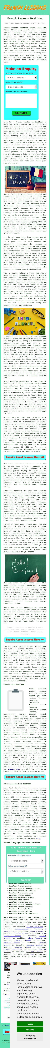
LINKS (23, 14)
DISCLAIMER (43, 14)
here (38, 838)
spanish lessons (12, 943)
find (11, 788)
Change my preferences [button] (30, 1036)
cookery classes (23, 940)
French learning (11, 764)
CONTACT (35, 14)
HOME (18, 14)
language (42, 829)
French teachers (11, 669)
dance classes (36, 931)
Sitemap (5, 1025)
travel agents (21, 929)
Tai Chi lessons (35, 952)
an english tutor (35, 927)
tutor (23, 124)
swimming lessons (34, 945)
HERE (32, 954)
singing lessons (21, 933)
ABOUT (29, 14)
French (32, 691)
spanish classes (23, 947)
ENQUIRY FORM (14, 769)
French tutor (28, 757)
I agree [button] (30, 1024)
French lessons (26, 646)
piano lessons (35, 938)
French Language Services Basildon (22, 843)
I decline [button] (30, 1029)
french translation (13, 950)
